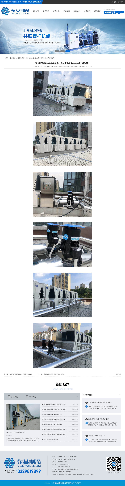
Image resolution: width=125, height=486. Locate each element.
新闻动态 (77, 11)
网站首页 (36, 11)
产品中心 (56, 11)
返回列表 (118, 374)
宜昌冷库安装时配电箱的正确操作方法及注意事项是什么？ (55, 419)
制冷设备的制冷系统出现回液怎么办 (53, 404)
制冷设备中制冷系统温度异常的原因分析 (55, 429)
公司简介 (113, 2)
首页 (6, 58)
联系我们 (120, 2)
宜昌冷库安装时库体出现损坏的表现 (53, 434)
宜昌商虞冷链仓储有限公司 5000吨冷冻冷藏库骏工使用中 (61, 374)
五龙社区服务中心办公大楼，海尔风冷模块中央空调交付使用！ (37, 58)
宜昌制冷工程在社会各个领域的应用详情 (55, 409)
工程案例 (66, 11)
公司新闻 (14, 397)
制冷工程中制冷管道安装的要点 (52, 424)
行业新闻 (32, 397)
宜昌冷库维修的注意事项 (50, 439)
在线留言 (87, 11)
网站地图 (68, 472)
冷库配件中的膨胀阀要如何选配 (52, 414)
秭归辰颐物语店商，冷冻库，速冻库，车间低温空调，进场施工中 (29, 374)
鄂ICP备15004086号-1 (58, 472)
